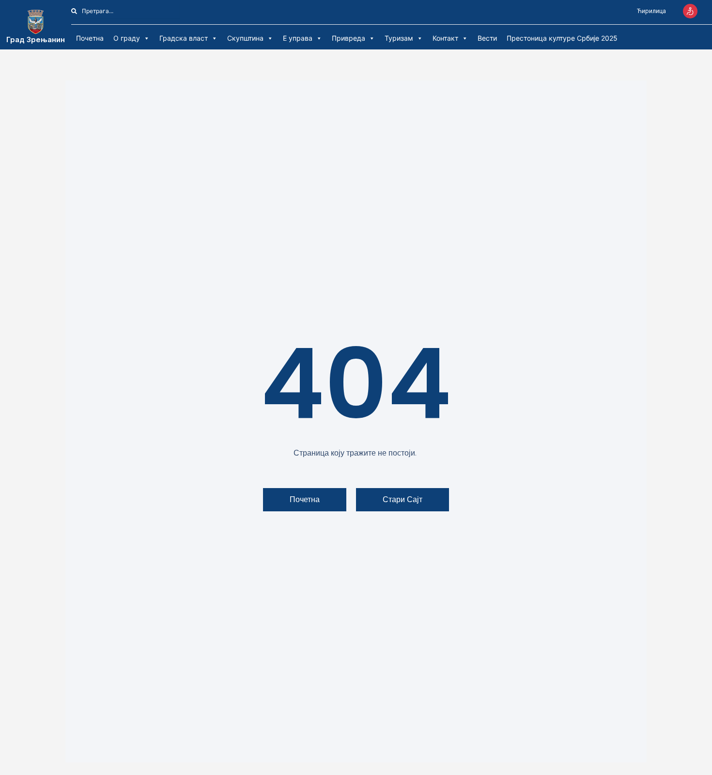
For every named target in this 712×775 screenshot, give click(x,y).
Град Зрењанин (35, 39)
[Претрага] (185, 10)
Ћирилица (651, 11)
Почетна (90, 38)
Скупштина (245, 38)
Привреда (348, 38)
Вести (487, 38)
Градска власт (183, 38)
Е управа (297, 38)
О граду (126, 38)
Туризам (399, 38)
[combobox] (125, 10)
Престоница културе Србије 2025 (562, 38)
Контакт (445, 38)
